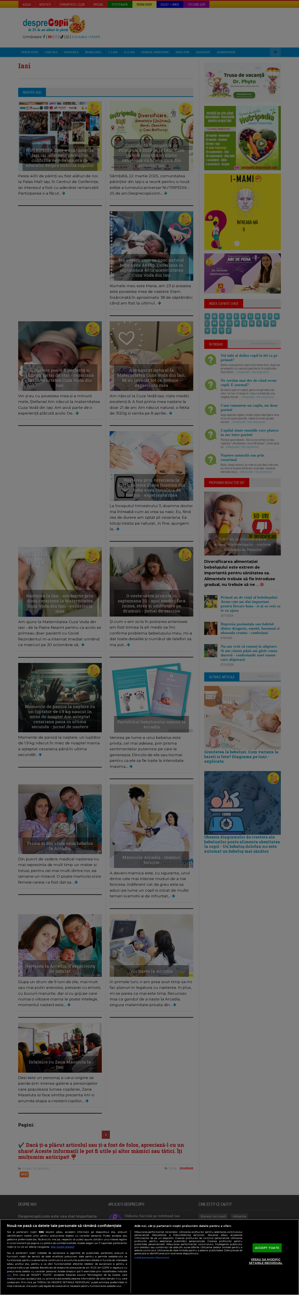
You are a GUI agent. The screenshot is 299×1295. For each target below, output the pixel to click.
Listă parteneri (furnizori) (151, 1257)
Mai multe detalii (62, 1246)
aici (9, 1274)
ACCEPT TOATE (267, 1247)
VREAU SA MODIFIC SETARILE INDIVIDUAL (265, 1261)
